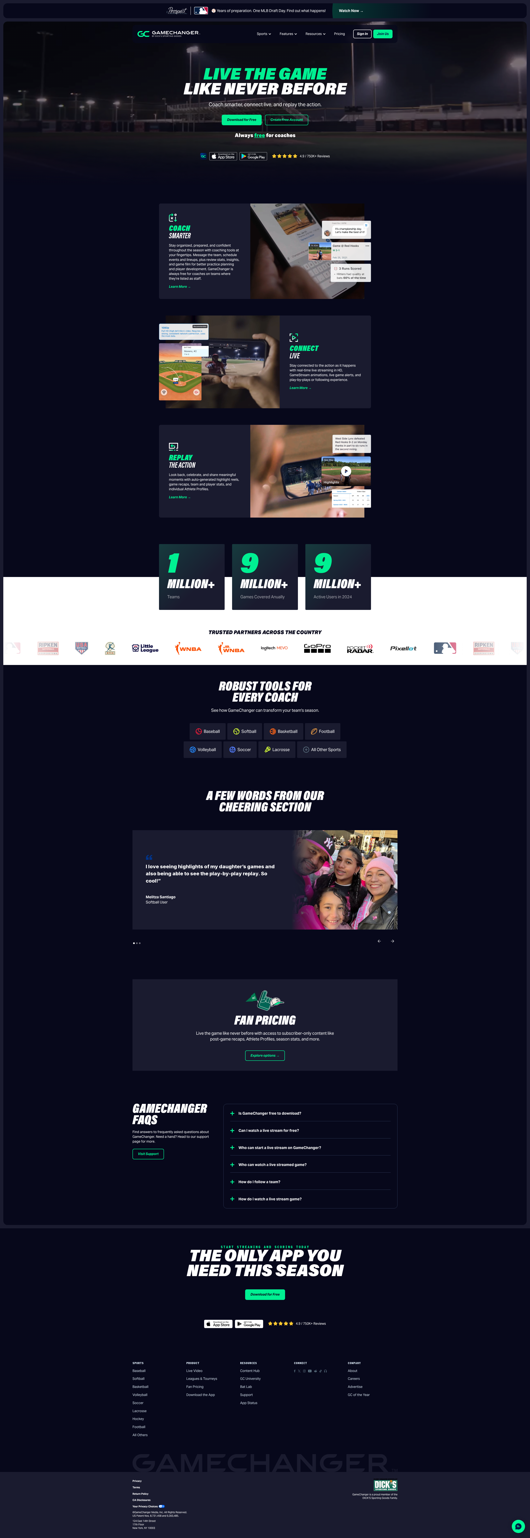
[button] (264, 34)
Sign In (362, 34)
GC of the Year (359, 1395)
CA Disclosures (141, 1500)
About (352, 1371)
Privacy (137, 1481)
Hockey (138, 1419)
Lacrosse (139, 1411)
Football (138, 1427)
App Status (248, 1403)
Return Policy (140, 1493)
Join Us (383, 34)
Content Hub (250, 1371)
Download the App (200, 1395)
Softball (138, 1379)
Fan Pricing (195, 1387)
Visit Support (148, 1154)
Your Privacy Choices (145, 1506)
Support (246, 1395)
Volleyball (139, 1395)
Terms (136, 1487)
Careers (354, 1379)
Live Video (194, 1371)
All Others (140, 1435)
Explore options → (265, 1055)
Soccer (137, 1403)
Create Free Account (286, 120)
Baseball (139, 1371)
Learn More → (180, 286)
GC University (250, 1379)
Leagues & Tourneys (201, 1379)
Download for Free (241, 120)
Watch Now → (351, 10)
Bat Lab (246, 1387)
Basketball (140, 1387)
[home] (168, 34)
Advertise (355, 1387)
